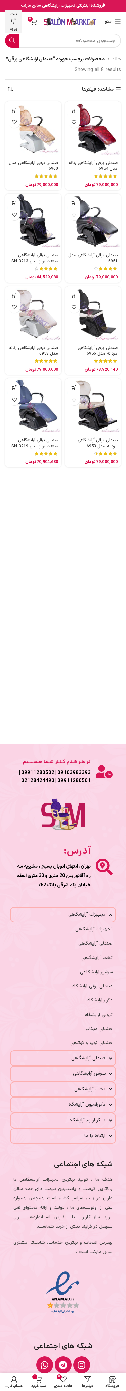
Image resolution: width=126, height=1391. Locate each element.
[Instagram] (81, 1364)
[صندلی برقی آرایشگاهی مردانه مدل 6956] (93, 314)
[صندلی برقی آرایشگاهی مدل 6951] (93, 222)
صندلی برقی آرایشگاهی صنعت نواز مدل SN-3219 (34, 443)
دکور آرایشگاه (100, 1000)
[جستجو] (12, 41)
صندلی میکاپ (99, 1028)
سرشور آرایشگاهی (96, 972)
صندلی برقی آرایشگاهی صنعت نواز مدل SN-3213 (34, 258)
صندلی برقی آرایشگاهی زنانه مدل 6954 (93, 166)
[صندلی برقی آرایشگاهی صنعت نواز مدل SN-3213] (33, 222)
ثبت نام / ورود (13, 21)
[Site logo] (70, 21)
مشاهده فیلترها (98, 89)
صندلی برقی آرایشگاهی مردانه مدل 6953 (98, 443)
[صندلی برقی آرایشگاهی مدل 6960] (33, 129)
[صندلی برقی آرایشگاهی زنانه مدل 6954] (93, 129)
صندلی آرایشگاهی (95, 943)
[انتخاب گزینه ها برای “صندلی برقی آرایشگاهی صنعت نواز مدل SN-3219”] (14, 388)
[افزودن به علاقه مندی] (74, 122)
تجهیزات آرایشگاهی (94, 929)
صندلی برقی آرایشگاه (92, 986)
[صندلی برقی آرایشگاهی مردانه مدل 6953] (93, 406)
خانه (116, 59)
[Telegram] (63, 1364)
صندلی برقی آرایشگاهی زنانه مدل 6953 (33, 351)
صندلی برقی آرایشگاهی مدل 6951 (93, 258)
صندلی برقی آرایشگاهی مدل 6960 (33, 166)
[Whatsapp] (44, 1364)
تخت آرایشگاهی (97, 957)
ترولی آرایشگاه (99, 1014)
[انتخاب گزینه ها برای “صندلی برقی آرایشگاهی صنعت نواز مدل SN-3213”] (14, 203)
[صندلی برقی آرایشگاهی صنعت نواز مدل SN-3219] (33, 406)
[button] (74, 110)
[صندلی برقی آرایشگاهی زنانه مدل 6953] (33, 314)
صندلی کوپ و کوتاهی (91, 1042)
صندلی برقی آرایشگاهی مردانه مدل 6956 (98, 351)
